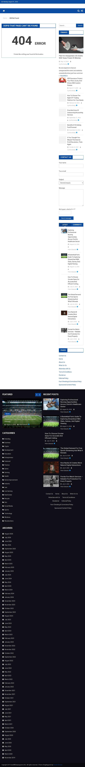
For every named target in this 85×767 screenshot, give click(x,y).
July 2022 (8, 664)
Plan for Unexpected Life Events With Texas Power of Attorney (71, 57)
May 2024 (8, 582)
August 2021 (9, 705)
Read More (64, 76)
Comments (77, 225)
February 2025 (9, 567)
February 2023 (9, 638)
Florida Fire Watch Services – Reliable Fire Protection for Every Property (74, 333)
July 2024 (8, 575)
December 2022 (10, 646)
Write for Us (63, 365)
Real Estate (8, 495)
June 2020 (8, 743)
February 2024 (9, 593)
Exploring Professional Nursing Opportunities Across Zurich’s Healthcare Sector (74, 235)
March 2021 (8, 724)
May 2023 (8, 627)
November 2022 (10, 649)
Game (6, 469)
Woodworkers (8, 521)
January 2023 (9, 642)
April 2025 (8, 560)
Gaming (7, 472)
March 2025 (8, 563)
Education (7, 454)
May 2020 (8, 746)
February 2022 (9, 683)
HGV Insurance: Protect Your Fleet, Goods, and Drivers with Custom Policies (74, 82)
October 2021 (9, 698)
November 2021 (10, 694)
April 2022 (8, 675)
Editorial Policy (63, 378)
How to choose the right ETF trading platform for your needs (75, 98)
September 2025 (10, 549)
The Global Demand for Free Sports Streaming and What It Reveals (74, 298)
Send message (66, 218)
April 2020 (8, 750)
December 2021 (10, 690)
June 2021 (8, 713)
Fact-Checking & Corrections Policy (70, 381)
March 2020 (8, 754)
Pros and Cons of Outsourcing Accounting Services (75, 112)
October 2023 (9, 608)
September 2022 (10, 657)
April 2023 (8, 631)
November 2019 (10, 758)
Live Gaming (8, 491)
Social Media (8, 506)
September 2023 (10, 612)
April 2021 (8, 720)
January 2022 (9, 687)
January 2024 (9, 597)
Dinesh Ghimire (57, 765)
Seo (5, 502)
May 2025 (8, 556)
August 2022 (9, 660)
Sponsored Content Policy (67, 385)
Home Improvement (11, 480)
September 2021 (10, 702)
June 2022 (8, 668)
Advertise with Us (64, 369)
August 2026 (9, 534)
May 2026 (8, 545)
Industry (7, 483)
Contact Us (62, 356)
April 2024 (8, 586)
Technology (8, 513)
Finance (7, 465)
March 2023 (8, 634)
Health (6, 476)
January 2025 (9, 571)
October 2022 (9, 653)
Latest (65, 225)
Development (8, 450)
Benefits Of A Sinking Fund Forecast (74, 126)
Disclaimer (62, 375)
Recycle (7, 498)
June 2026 (8, 541)
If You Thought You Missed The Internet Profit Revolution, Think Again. (74, 141)
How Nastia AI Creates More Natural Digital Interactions (72, 315)
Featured (7, 461)
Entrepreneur (8, 457)
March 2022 (8, 679)
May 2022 (8, 672)
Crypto (6, 446)
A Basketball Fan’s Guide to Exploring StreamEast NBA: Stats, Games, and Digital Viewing (74, 259)
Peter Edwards (72, 249)
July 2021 (8, 709)
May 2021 (8, 716)
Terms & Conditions (65, 372)
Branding (7, 439)
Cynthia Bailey (63, 64)
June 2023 (8, 623)
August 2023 (9, 616)
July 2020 (8, 739)
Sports (8, 413)
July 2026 (8, 537)
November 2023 (10, 605)
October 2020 (9, 728)
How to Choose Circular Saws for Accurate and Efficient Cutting (73, 280)
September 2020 (10, 731)
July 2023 (8, 619)
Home (61, 359)
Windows (7, 517)
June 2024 (8, 578)
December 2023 (10, 601)
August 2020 (9, 735)
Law (5, 487)
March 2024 (8, 590)
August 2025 (9, 552)
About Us (62, 362)
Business (7, 442)
